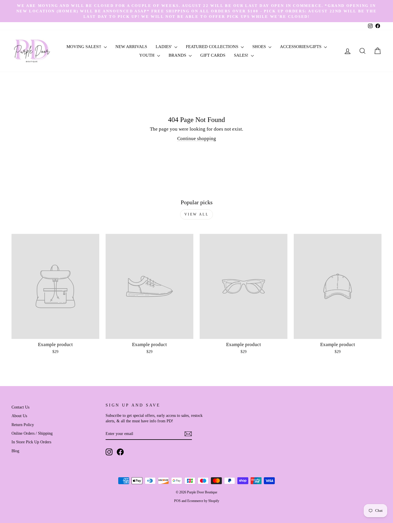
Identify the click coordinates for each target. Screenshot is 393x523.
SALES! (241, 55)
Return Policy (23, 424)
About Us (19, 415)
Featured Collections (212, 46)
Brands (178, 55)
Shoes (259, 46)
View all (196, 214)
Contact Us (20, 407)
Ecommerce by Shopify (203, 501)
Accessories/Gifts (301, 46)
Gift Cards (212, 55)
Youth (147, 55)
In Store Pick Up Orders (31, 442)
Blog (15, 450)
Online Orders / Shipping (32, 433)
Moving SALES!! (84, 46)
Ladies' (164, 46)
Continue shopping (196, 138)
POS (177, 501)
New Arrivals (131, 46)
